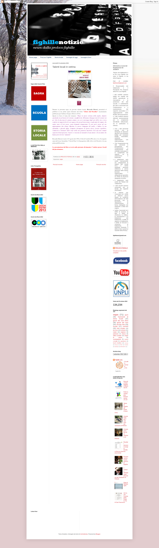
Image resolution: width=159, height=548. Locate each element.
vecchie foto (120, 324)
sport (126, 315)
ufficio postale (117, 335)
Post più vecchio (101, 164)
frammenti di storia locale (120, 318)
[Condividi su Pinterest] (93, 157)
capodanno (123, 341)
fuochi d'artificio (117, 343)
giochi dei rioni (122, 322)
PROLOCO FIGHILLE (121, 248)
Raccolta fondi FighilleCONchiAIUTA (126, 384)
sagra (61, 159)
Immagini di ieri (86, 57)
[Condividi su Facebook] (91, 157)
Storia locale (59, 57)
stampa (116, 346)
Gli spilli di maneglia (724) (126, 365)
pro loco (115, 330)
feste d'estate (121, 328)
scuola (115, 326)
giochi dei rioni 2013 (120, 320)
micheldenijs (84, 534)
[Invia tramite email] (84, 157)
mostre (126, 344)
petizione (115, 334)
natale (115, 332)
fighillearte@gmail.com (120, 83)
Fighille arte (118, 360)
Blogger (98, 534)
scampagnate (117, 339)
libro (121, 344)
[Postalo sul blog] (86, 157)
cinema (126, 343)
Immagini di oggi (72, 57)
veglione (123, 332)
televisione (123, 346)
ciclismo (123, 330)
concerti (125, 326)
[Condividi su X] (89, 157)
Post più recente (58, 164)
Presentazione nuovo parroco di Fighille (126, 460)
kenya (116, 344)
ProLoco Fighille (45, 57)
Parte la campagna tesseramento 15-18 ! (126, 395)
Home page (33, 57)
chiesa (124, 334)
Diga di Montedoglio (126, 484)
